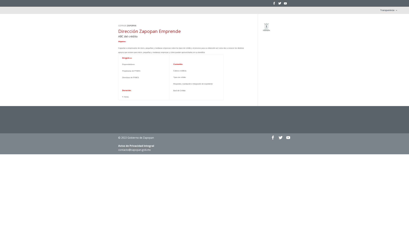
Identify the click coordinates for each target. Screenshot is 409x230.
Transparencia (387, 10)
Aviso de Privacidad (136, 146)
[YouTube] (285, 4)
